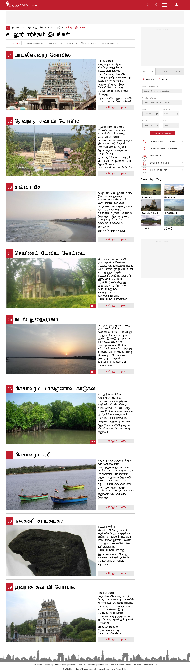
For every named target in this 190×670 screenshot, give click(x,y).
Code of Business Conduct (120, 665)
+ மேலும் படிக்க (116, 107)
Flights (148, 71)
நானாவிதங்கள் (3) (34, 43)
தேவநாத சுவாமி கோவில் (43, 121)
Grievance (137, 665)
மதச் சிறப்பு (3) (54, 43)
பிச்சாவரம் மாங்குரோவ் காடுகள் (51, 389)
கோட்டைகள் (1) (89, 43)
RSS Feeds (37, 665)
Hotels (162, 71)
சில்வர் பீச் (24, 187)
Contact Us (91, 665)
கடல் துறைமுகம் (32, 319)
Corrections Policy (150, 665)
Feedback (72, 665)
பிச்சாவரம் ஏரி (29, 455)
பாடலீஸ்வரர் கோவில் (39, 55)
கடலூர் (55, 27)
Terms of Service (105, 669)
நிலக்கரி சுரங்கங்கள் (36, 521)
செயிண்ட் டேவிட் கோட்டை (46, 253)
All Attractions (14, 43)
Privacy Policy (121, 669)
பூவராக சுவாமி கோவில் (41, 587)
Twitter (55, 665)
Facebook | (48, 665)
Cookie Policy (102, 665)
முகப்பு (16, 27)
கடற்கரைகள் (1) (110, 43)
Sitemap (63, 665)
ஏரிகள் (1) (72, 43)
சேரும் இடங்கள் (36, 27)
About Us (81, 665)
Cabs (177, 71)
